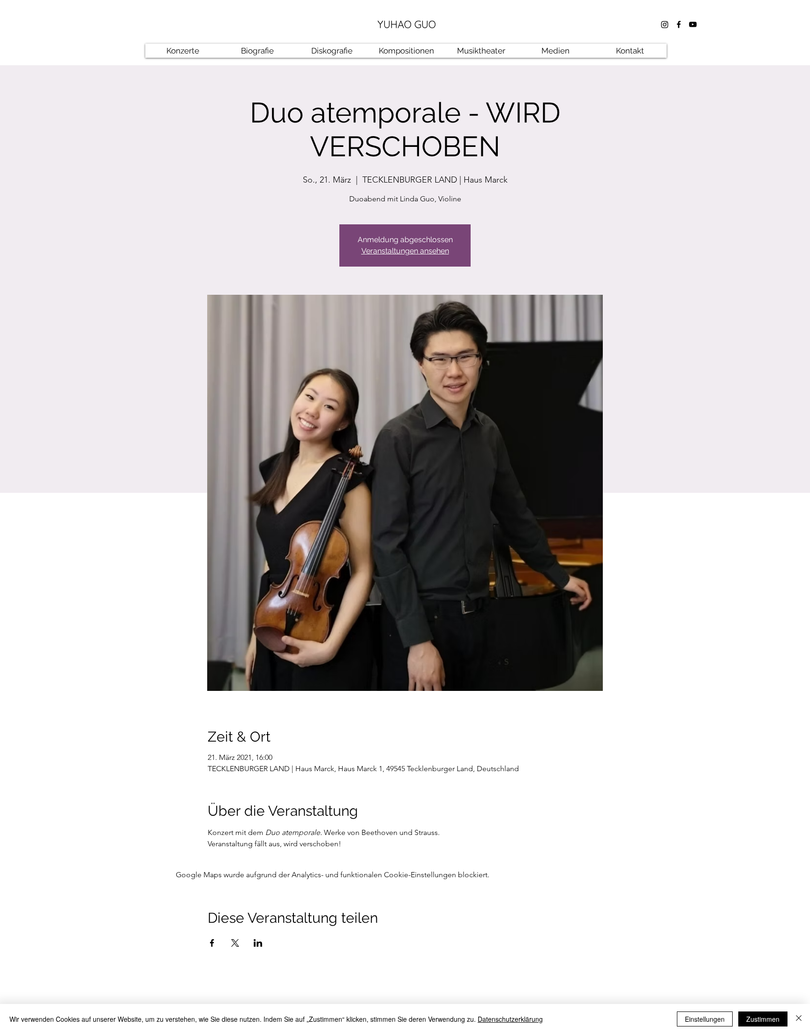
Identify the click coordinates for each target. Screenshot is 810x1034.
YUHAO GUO (406, 24)
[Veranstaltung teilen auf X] (235, 943)
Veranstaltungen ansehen (405, 250)
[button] (257, 51)
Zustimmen (763, 1019)
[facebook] (678, 24)
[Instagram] (664, 24)
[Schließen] (798, 1018)
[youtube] (693, 24)
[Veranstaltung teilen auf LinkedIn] (258, 943)
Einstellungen (705, 1019)
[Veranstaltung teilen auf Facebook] (212, 943)
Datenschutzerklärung (510, 1019)
